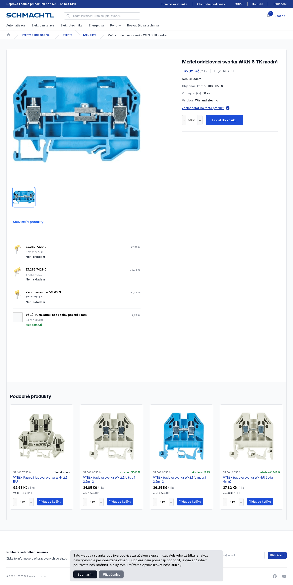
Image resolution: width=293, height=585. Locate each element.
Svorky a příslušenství (36, 34)
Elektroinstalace (43, 25)
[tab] (24, 197)
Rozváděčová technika (143, 25)
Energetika (96, 25)
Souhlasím (85, 574)
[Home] (8, 35)
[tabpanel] (77, 119)
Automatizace (16, 25)
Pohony (115, 25)
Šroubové (89, 34)
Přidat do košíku (224, 120)
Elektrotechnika (72, 25)
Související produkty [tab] (28, 222)
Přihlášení (277, 555)
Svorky (67, 34)
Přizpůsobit (111, 574)
